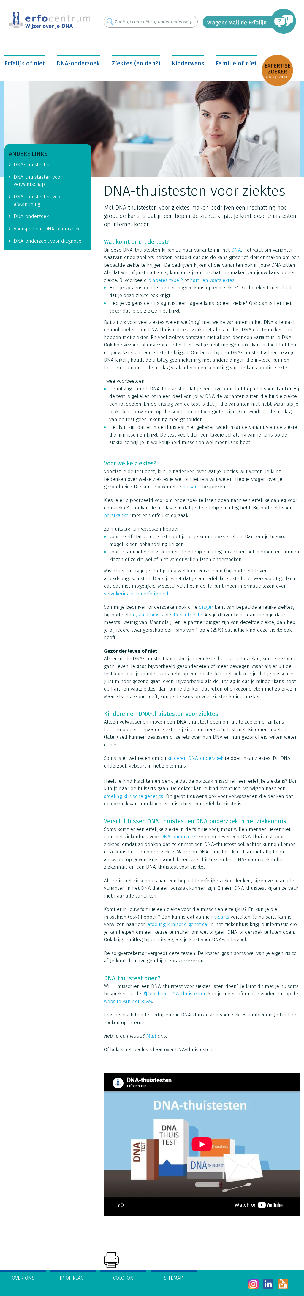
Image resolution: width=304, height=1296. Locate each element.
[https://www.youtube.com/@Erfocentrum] (283, 1284)
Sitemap (173, 1278)
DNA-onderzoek (78, 63)
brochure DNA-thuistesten (177, 994)
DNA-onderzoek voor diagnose (47, 241)
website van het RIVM (128, 1001)
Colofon (123, 1278)
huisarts (192, 487)
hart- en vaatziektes (212, 280)
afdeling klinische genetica (134, 796)
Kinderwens (188, 63)
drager (206, 607)
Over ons (23, 1278)
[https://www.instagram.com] (253, 1284)
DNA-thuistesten (32, 164)
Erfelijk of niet (24, 63)
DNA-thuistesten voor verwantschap (38, 181)
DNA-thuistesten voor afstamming (38, 200)
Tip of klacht (73, 1278)
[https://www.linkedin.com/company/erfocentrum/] (268, 1284)
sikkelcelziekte (186, 615)
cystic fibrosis (148, 615)
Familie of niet (236, 63)
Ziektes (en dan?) (136, 63)
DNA (236, 250)
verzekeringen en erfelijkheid (136, 594)
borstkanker (117, 515)
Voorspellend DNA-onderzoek (47, 229)
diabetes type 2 (165, 280)
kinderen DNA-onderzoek (195, 758)
